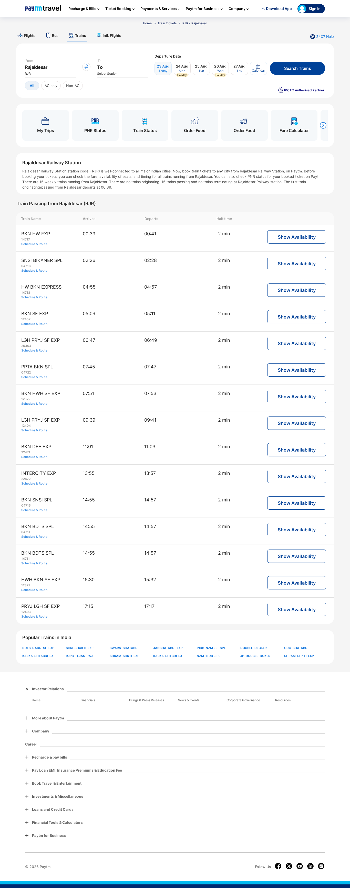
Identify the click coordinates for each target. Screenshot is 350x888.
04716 (26, 266)
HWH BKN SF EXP (40, 579)
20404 (26, 346)
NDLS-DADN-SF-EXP (38, 648)
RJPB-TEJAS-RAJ (79, 656)
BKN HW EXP (35, 233)
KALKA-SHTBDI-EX (167, 656)
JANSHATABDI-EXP (168, 648)
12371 (25, 585)
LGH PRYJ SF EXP (40, 340)
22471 (25, 452)
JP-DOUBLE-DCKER (255, 656)
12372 (25, 399)
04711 (25, 532)
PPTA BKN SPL (37, 366)
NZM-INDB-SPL (208, 656)
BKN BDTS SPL (37, 526)
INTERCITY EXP (38, 473)
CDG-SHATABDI (296, 648)
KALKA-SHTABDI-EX (37, 656)
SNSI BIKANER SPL (42, 260)
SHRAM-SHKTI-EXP (124, 656)
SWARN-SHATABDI (124, 648)
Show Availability (297, 237)
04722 (26, 372)
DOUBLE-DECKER (253, 648)
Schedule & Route (34, 244)
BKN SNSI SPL (36, 499)
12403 (26, 612)
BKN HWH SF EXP (40, 393)
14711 (25, 559)
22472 (25, 479)
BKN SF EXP (34, 313)
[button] (258, 68)
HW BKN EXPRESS (41, 287)
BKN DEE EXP (36, 446)
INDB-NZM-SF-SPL (211, 648)
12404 (26, 425)
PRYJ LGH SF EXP (40, 606)
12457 (25, 319)
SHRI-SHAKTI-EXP (80, 648)
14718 (25, 292)
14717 (25, 239)
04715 (26, 505)
